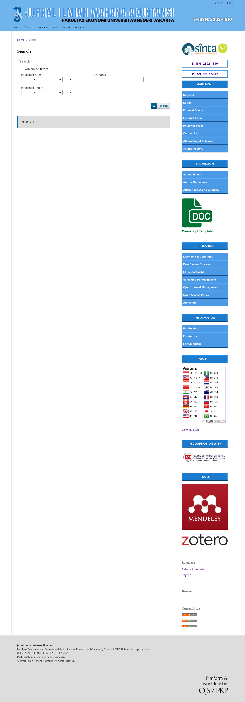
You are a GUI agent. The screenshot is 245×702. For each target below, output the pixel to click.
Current (15, 27)
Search (163, 105)
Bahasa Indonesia (193, 569)
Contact (66, 27)
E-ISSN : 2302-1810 (205, 63)
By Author (100, 75)
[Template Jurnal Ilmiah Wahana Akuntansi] (197, 232)
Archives (29, 27)
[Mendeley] (205, 528)
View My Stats (190, 429)
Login (230, 3)
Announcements (48, 27)
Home (20, 39)
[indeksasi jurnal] (205, 55)
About (78, 27)
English (186, 575)
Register (218, 3)
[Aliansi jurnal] (205, 463)
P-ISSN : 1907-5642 (205, 74)
